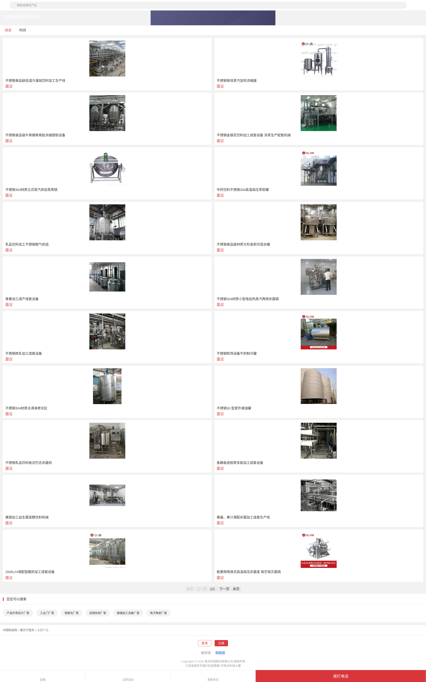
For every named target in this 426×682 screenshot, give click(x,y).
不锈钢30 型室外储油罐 (234, 408)
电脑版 (220, 652)
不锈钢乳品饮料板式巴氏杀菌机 (28, 462)
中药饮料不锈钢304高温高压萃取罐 (243, 189)
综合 (8, 30)
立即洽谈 (127, 679)
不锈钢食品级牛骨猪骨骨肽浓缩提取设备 (35, 135)
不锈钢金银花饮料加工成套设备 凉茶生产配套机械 (254, 135)
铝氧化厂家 (72, 613)
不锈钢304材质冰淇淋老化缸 (26, 408)
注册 (221, 643)
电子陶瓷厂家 (158, 613)
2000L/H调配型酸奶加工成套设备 (30, 571)
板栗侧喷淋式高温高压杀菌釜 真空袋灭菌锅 (249, 571)
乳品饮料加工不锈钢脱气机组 (27, 244)
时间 (23, 30)
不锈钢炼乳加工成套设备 (23, 353)
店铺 (42, 679)
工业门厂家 (47, 613)
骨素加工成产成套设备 (22, 299)
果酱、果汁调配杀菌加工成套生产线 (243, 517)
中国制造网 (10, 630)
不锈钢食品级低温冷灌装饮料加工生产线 (35, 80)
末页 (236, 589)
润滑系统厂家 (97, 613)
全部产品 (42, 630)
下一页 (224, 589)
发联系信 (213, 679)
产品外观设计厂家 (18, 613)
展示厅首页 (27, 630)
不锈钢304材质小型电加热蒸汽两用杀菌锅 (248, 299)
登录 (205, 643)
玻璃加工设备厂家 (128, 613)
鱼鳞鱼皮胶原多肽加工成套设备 (240, 462)
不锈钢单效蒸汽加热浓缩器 (237, 80)
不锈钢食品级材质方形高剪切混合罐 (243, 244)
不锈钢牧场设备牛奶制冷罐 (237, 353)
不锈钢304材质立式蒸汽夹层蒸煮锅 (31, 189)
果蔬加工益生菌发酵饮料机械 (27, 517)
